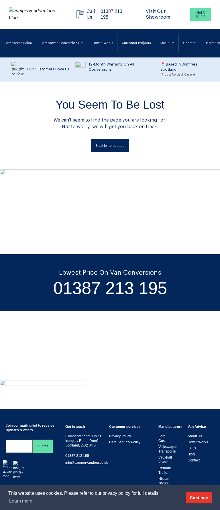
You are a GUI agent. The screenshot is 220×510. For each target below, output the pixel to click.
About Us (167, 43)
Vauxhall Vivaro (165, 459)
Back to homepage (110, 146)
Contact (189, 43)
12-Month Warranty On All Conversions (111, 66)
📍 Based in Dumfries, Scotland (179, 66)
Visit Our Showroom (158, 14)
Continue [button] (199, 497)
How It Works (103, 43)
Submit (42, 446)
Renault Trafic (164, 470)
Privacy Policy (120, 436)
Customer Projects (136, 43)
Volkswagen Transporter (167, 449)
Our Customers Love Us (48, 69)
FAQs (192, 448)
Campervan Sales (18, 43)
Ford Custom (164, 438)
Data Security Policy (124, 442)
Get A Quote (200, 14)
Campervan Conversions (59, 43)
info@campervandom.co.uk (86, 463)
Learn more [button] (20, 501)
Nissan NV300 (163, 481)
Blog (191, 454)
